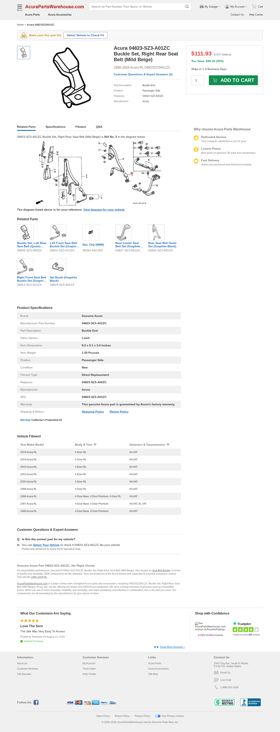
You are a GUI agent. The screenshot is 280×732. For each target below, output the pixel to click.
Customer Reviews (27, 668)
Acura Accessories (60, 14)
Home (20, 24)
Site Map (153, 674)
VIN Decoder (24, 674)
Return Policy (119, 411)
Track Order (89, 668)
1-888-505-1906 (229, 687)
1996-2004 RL (39, 577)
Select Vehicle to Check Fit (85, 35)
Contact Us (237, 14)
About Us (22, 663)
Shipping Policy (93, 411)
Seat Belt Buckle (161, 570)
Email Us (225, 672)
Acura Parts (32, 14)
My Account (89, 663)
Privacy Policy (142, 716)
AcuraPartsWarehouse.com (32, 583)
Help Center (256, 14)
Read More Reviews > (172, 647)
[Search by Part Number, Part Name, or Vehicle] (187, 6)
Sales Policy (103, 716)
